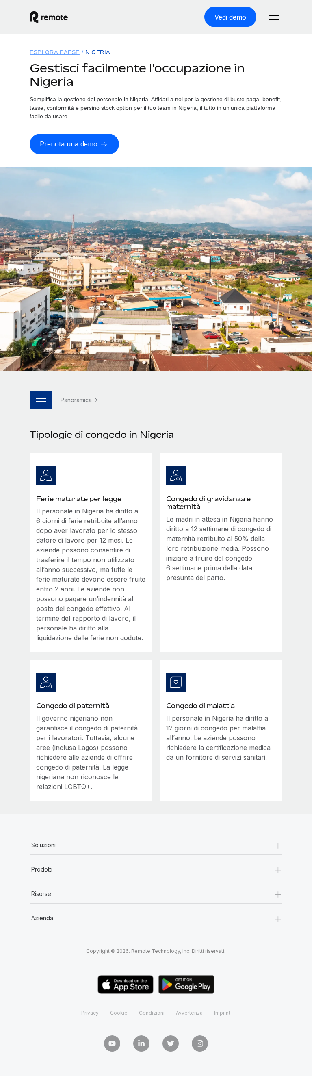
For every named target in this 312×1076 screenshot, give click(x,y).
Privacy (90, 1013)
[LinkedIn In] (141, 1043)
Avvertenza (189, 1013)
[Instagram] (200, 1043)
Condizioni (152, 1013)
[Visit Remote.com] (49, 17)
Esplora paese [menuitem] (55, 52)
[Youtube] (112, 1043)
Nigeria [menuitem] (97, 52)
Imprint (222, 1013)
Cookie (119, 1013)
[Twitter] (170, 1043)
